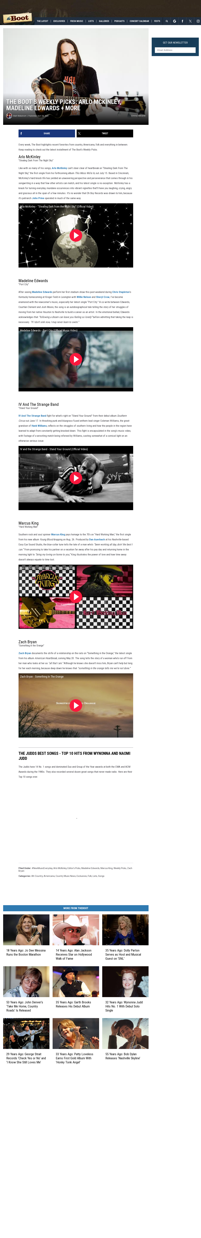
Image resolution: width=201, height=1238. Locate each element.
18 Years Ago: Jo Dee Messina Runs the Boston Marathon (26, 952)
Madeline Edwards (42, 292)
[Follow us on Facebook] (182, 21)
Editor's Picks (74, 868)
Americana (49, 876)
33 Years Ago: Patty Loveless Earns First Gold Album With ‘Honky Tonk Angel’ (74, 1058)
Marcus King (58, 534)
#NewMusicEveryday (42, 868)
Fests (157, 21)
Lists (91, 21)
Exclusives (59, 21)
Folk (90, 876)
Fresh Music (76, 21)
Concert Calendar (139, 21)
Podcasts (119, 21)
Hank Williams (39, 425)
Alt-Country (37, 876)
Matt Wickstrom (19, 116)
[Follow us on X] (190, 21)
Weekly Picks (120, 868)
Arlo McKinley (59, 168)
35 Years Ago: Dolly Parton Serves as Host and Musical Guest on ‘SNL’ (123, 954)
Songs (101, 876)
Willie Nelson (84, 297)
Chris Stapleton (121, 292)
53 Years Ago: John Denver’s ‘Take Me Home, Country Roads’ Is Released (24, 1006)
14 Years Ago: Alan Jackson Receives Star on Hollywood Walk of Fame (74, 954)
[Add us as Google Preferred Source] (174, 21)
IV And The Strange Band (32, 415)
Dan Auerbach (97, 539)
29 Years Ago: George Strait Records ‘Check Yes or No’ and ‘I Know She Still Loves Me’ (26, 1058)
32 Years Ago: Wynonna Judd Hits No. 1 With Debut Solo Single (124, 1006)
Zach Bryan (25, 653)
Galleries (104, 21)
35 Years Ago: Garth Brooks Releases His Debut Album (73, 1004)
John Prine (38, 198)
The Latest (42, 21)
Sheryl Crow (102, 297)
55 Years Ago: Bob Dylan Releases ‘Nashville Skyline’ (122, 1056)
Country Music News (66, 876)
